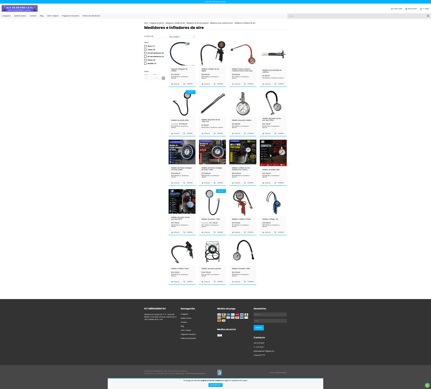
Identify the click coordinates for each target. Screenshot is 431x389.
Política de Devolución (91, 16)
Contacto (33, 16)
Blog (42, 16)
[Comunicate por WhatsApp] (427, 385)
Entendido (215, 385)
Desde (146, 74)
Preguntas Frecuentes (70, 16)
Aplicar (163, 78)
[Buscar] (428, 16)
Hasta (154, 74)
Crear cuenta (398, 9)
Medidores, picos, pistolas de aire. (221, 23)
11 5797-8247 (259, 347)
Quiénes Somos (20, 16)
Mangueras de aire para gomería (197, 23)
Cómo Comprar (53, 16)
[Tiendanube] (278, 373)
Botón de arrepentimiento (195, 373)
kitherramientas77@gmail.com (264, 351)
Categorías (6, 16)
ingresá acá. (180, 373)
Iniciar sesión (412, 9)
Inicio (146, 23)
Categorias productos (156, 23)
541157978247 (259, 343)
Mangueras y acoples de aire (175, 23)
